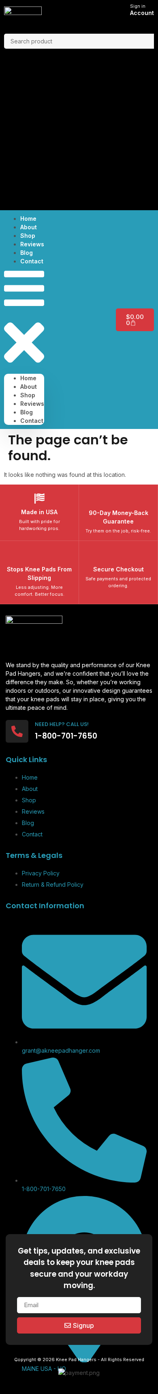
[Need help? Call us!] (17, 731)
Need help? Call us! (62, 724)
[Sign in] (121, 11)
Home (28, 378)
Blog (26, 412)
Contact (31, 261)
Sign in (137, 6)
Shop (27, 395)
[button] (24, 319)
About (28, 386)
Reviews (32, 403)
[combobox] (79, 41)
